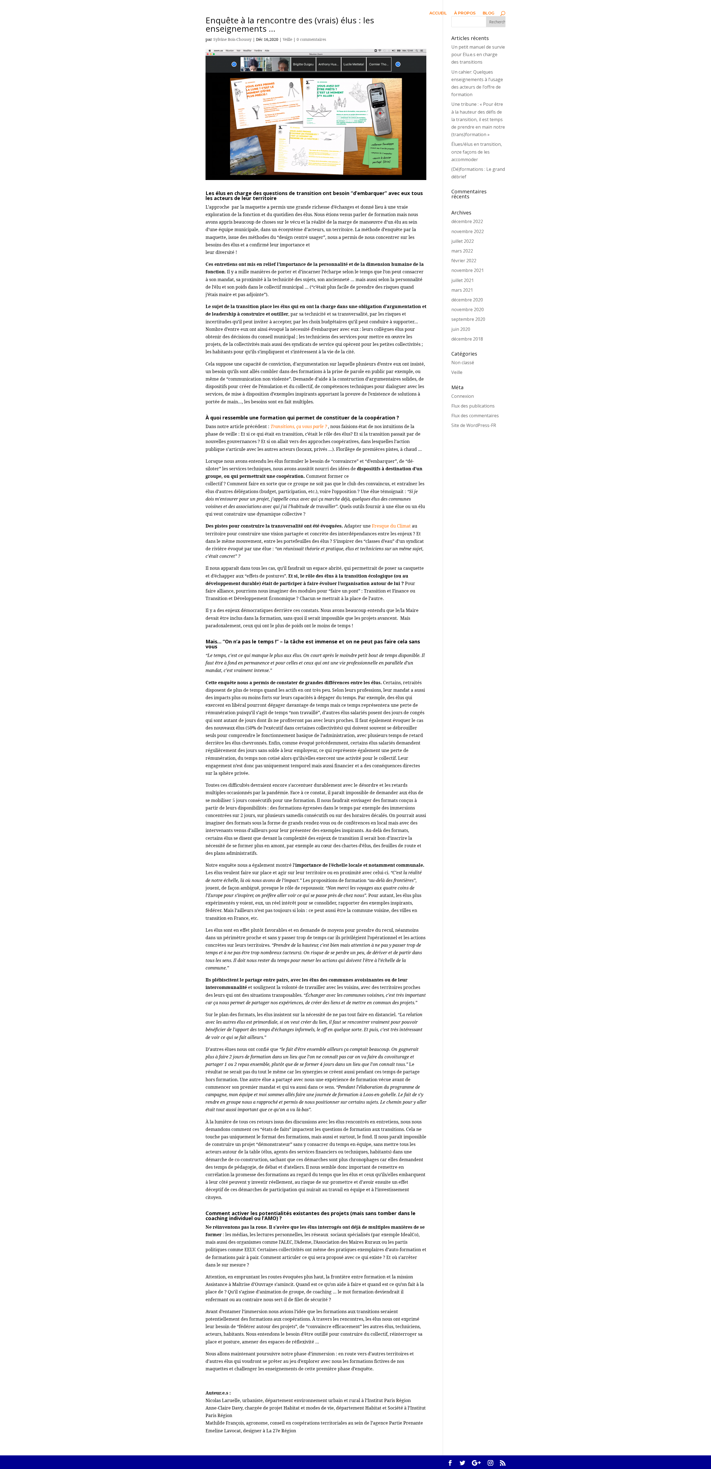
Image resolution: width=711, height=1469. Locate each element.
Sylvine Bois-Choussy (232, 39)
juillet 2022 (462, 241)
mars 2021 (462, 290)
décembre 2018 (467, 339)
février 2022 (463, 261)
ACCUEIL (438, 13)
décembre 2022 (467, 221)
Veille (287, 39)
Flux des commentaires (475, 416)
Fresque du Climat (391, 526)
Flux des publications (473, 406)
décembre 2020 (467, 300)
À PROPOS (464, 13)
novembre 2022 (467, 231)
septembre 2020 (468, 319)
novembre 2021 (467, 270)
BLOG (488, 13)
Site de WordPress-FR (473, 425)
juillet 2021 (462, 280)
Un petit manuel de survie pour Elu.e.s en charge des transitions (478, 54)
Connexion (462, 396)
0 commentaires (311, 39)
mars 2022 (462, 251)
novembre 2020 (467, 309)
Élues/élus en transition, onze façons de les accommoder (476, 151)
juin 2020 (460, 329)
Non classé (462, 362)
